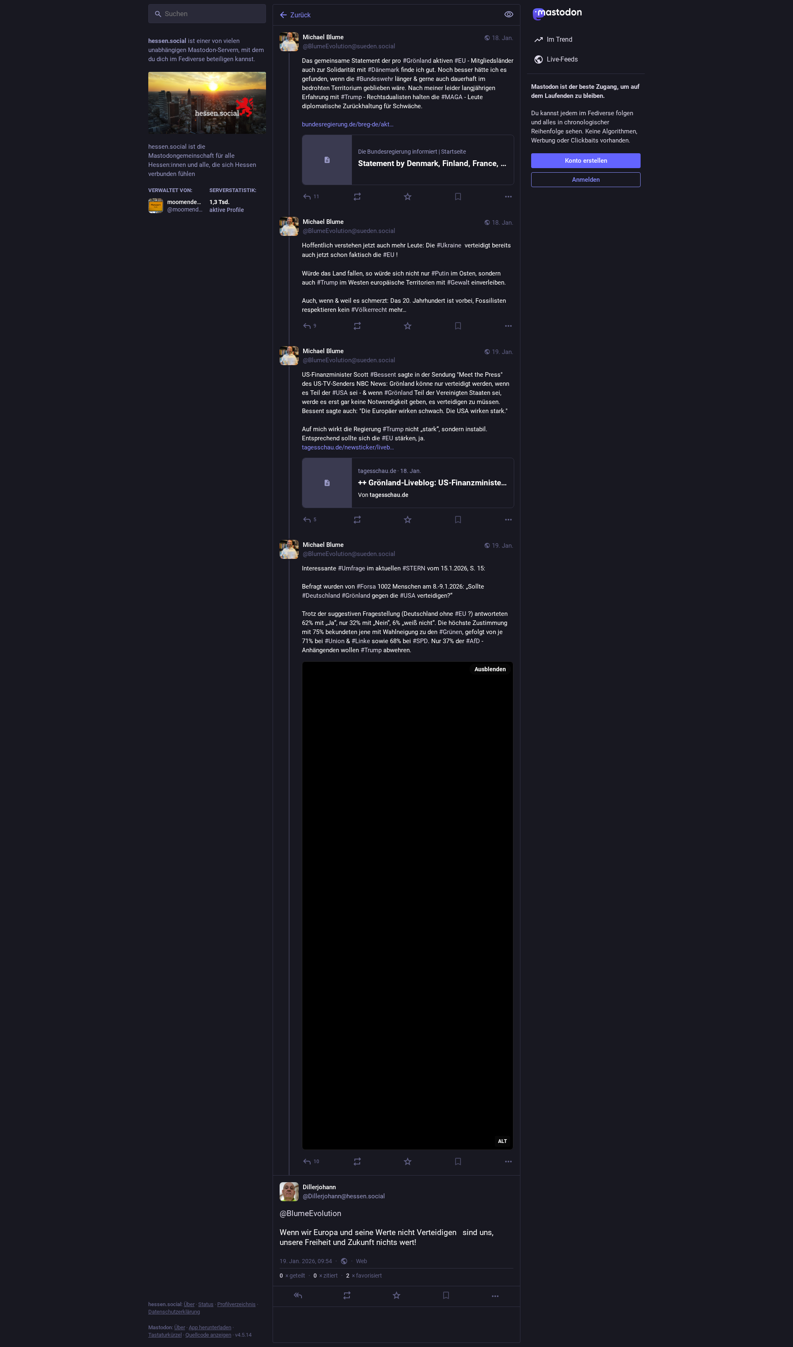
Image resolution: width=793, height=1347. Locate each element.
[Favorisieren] (408, 197)
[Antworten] (298, 1295)
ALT (502, 1141)
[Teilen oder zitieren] (357, 197)
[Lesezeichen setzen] (458, 197)
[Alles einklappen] (509, 14)
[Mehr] (508, 197)
